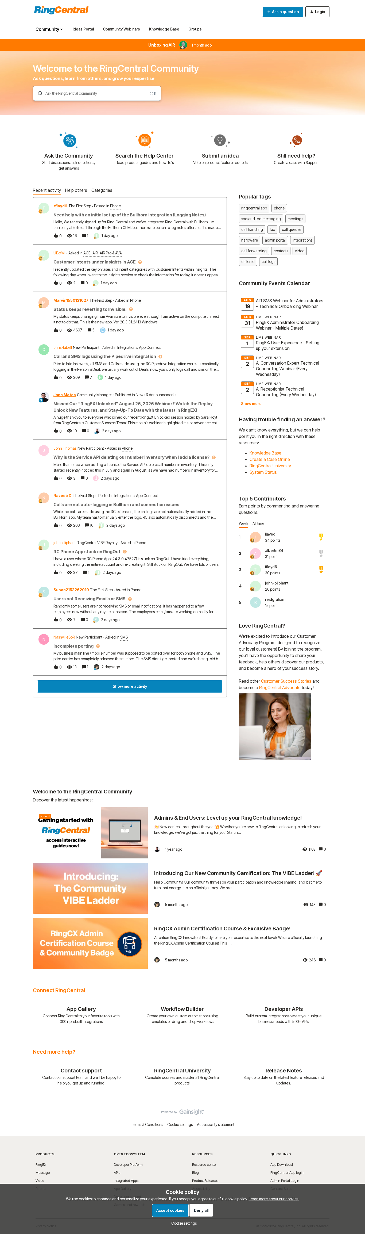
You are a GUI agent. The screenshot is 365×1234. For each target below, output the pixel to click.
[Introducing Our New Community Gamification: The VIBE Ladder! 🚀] (182, 888)
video (299, 251)
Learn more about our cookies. (274, 1199)
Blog (195, 1172)
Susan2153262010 (71, 589)
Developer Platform (128, 1164)
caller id (248, 261)
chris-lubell (62, 347)
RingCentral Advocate (280, 687)
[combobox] (97, 93)
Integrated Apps (126, 1180)
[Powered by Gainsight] (182, 1113)
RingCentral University (270, 465)
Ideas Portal (83, 29)
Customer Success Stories (286, 681)
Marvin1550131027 (70, 300)
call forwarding (254, 251)
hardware (249, 240)
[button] (183, 1223)
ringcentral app (254, 208)
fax (272, 229)
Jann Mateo (64, 394)
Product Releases (205, 1180)
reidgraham (275, 599)
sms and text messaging (261, 218)
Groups (195, 29)
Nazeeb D (62, 495)
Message (43, 1172)
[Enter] (38, 93)
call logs (268, 261)
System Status (263, 472)
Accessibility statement (215, 1124)
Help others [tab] (76, 190)
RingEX (41, 1164)
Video (40, 1180)
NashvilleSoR (64, 637)
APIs (117, 1172)
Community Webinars (121, 29)
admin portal (275, 240)
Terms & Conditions (147, 1124)
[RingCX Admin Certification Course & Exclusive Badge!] (182, 943)
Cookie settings (180, 1124)
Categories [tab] (101, 190)
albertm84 (274, 550)
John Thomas (64, 448)
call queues (291, 229)
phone (279, 208)
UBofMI (59, 253)
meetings (295, 218)
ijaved (270, 534)
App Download (281, 1164)
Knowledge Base (164, 29)
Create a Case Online (270, 459)
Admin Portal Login (284, 1180)
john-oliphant (64, 542)
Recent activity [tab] (47, 190)
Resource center (204, 1164)
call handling (252, 229)
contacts (281, 251)
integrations (302, 240)
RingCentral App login (287, 1172)
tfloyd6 (60, 206)
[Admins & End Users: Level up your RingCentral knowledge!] (182, 832)
